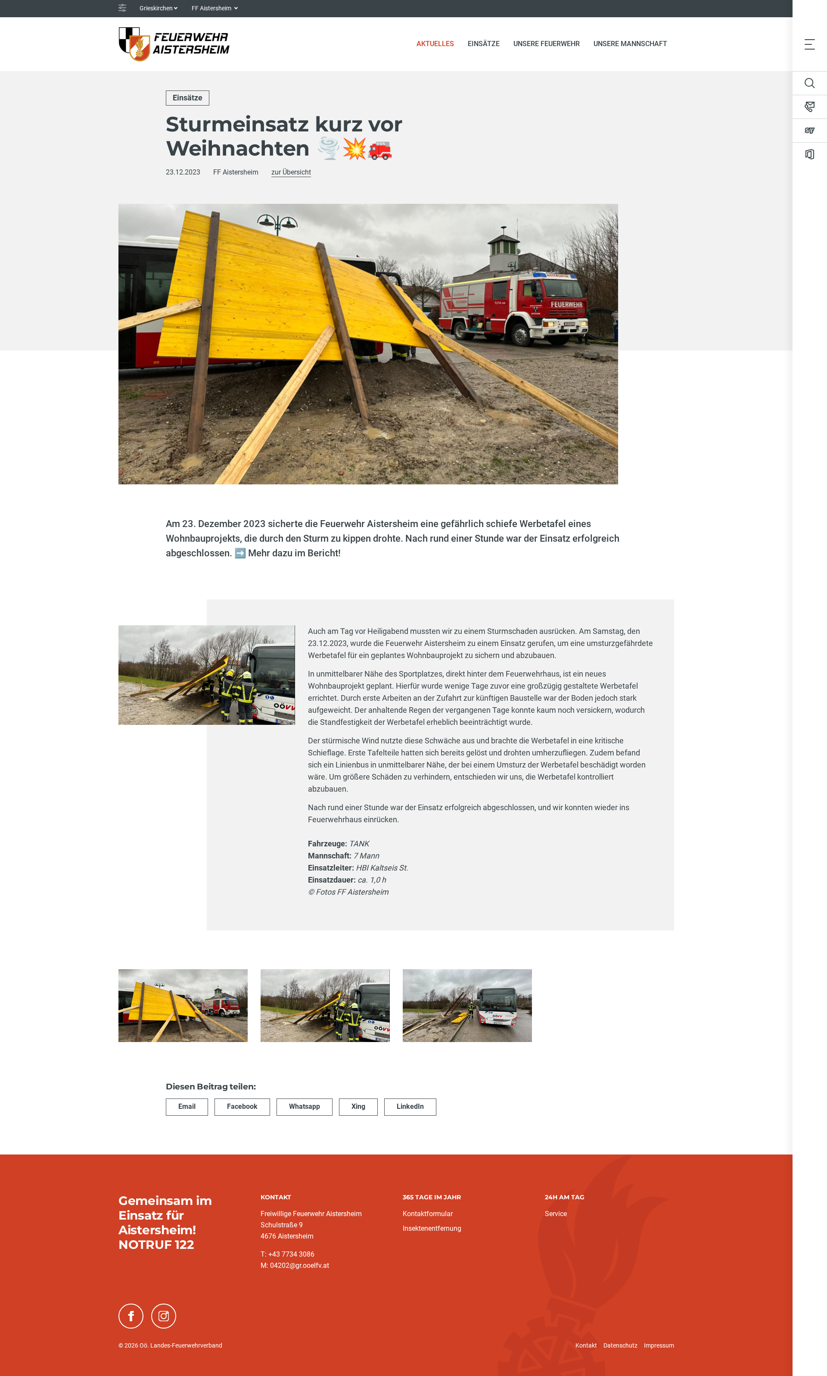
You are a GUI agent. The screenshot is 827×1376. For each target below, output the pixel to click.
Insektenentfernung (432, 1228)
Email (187, 1106)
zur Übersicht (291, 172)
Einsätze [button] (484, 44)
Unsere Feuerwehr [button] (546, 44)
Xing (358, 1106)
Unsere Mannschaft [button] (630, 44)
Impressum (659, 1345)
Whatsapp (304, 1106)
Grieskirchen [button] (156, 8)
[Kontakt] (810, 107)
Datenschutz (620, 1345)
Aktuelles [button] (435, 44)
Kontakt (586, 1345)
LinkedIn (410, 1106)
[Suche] (810, 83)
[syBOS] (810, 130)
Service (556, 1214)
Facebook (242, 1106)
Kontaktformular (428, 1214)
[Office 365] (810, 154)
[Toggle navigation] (810, 44)
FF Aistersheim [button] (212, 8)
